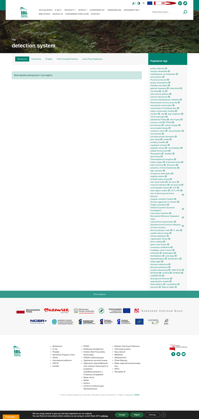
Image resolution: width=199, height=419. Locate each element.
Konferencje (97, 10)
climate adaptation (158, 236)
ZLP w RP (175, 190)
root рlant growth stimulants (162, 136)
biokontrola (174, 88)
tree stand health (157, 182)
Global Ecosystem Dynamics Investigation (162, 208)
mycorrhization (175, 131)
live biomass (155, 125)
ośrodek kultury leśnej (159, 179)
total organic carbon (158, 190)
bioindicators (173, 259)
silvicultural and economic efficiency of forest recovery (165, 225)
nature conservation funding (162, 111)
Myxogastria (155, 154)
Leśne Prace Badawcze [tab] (92, 59)
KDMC (137, 395)
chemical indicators (158, 185)
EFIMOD (176, 273)
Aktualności (46, 10)
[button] (150, 3)
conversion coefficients (160, 247)
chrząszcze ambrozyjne (160, 173)
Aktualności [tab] (22, 59)
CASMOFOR (155, 276)
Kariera (87, 383)
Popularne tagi (158, 61)
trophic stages (156, 162)
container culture (157, 131)
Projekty (69, 10)
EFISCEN (154, 273)
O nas (58, 10)
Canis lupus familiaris (159, 213)
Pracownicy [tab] (36, 59)
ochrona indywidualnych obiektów (164, 100)
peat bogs (170, 256)
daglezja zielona (157, 176)
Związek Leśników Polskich (162, 199)
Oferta (82, 10)
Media (86, 380)
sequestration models (159, 281)
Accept (122, 414)
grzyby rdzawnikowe (159, 83)
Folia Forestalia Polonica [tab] (67, 59)
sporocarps (155, 156)
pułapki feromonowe (159, 151)
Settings (152, 414)
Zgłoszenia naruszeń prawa (95, 360)
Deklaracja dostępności (93, 349)
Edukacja (58, 14)
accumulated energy (159, 128)
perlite (166, 139)
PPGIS (168, 122)
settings (104, 416)
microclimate (155, 134)
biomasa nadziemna (159, 264)
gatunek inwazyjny (158, 88)
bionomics (171, 165)
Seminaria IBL (115, 10)
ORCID (56, 363)
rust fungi (154, 91)
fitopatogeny (168, 253)
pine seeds (155, 139)
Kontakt (95, 14)
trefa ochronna (156, 165)
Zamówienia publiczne (77, 14)
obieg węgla (155, 261)
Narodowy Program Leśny (64, 355)
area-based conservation (161, 105)
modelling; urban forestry (161, 250)
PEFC (117, 369)
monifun (153, 114)
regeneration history (159, 239)
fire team (172, 182)
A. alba (177, 230)
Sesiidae (168, 154)
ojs (163, 91)
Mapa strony (89, 377)
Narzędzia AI (120, 372)
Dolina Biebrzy (156, 284)
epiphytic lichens (157, 148)
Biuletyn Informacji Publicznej (127, 346)
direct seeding (156, 242)
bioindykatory (156, 256)
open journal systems (159, 94)
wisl (162, 114)
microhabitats (174, 148)
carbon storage (171, 125)
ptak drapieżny (174, 114)
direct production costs (160, 230)
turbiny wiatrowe (157, 68)
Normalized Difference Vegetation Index (164, 217)
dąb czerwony (156, 171)
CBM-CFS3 (176, 270)
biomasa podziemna (159, 267)
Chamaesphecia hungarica (161, 159)
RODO (86, 346)
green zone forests (158, 244)
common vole (156, 122)
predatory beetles (157, 142)
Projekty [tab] (48, 59)
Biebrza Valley (168, 287)
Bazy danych (120, 352)
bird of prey (175, 119)
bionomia (154, 287)
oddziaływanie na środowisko (162, 74)
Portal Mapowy (121, 360)
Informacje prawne (123, 349)
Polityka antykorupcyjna (94, 357)
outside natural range (159, 233)
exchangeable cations (159, 188)
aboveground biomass (159, 278)
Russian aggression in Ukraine (163, 202)
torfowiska (154, 253)
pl (144, 3)
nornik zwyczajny (157, 117)
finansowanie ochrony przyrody (163, 102)
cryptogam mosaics (158, 145)
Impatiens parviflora (158, 85)
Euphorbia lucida (173, 162)
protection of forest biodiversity (163, 168)
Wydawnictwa (131, 10)
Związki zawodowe (158, 205)
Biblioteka (44, 14)
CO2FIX (165, 273)
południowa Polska (158, 119)
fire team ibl (176, 185)
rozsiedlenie (172, 284)
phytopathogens (157, 259)
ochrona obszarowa (158, 97)
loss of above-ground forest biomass (162, 194)
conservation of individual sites (163, 108)
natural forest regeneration (161, 222)
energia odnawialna (158, 71)
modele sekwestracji (159, 270)
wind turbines (156, 77)
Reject (137, 414)
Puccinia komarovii (158, 80)
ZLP (174, 188)
